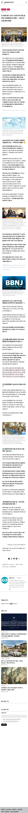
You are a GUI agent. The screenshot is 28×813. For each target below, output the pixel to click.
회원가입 (8, 411)
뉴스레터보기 (20, 411)
